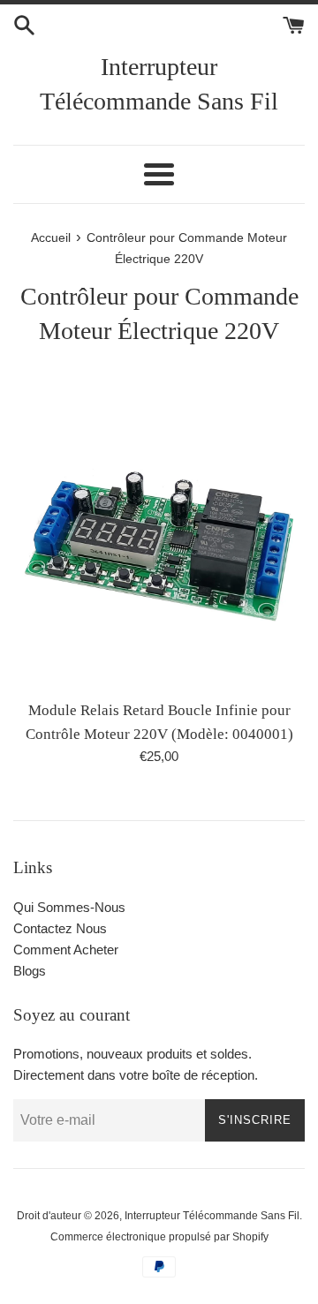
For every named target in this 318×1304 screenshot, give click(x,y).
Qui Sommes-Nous (69, 907)
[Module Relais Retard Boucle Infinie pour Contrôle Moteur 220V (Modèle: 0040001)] (159, 544)
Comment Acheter (65, 949)
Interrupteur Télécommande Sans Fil (159, 84)
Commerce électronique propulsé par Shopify (159, 1237)
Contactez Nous (60, 928)
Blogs (29, 970)
